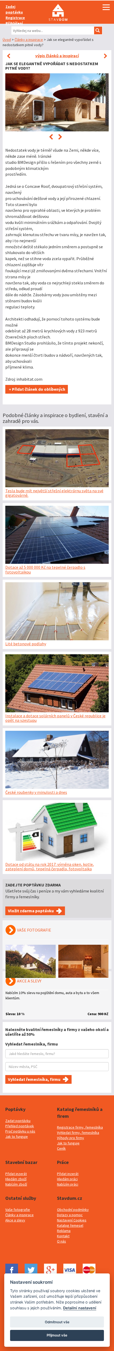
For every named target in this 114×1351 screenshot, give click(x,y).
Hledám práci (67, 1179)
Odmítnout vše (57, 1322)
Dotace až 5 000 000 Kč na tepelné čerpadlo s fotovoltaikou (45, 570)
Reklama (64, 1230)
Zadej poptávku (14, 9)
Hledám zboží (16, 1179)
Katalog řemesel (70, 1225)
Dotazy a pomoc (70, 1214)
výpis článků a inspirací (57, 55)
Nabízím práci (67, 1184)
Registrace (15, 17)
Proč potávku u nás (20, 1131)
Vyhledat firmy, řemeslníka (78, 1132)
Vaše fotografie (17, 1209)
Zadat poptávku (17, 1120)
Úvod (7, 39)
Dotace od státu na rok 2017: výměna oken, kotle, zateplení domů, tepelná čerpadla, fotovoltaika (49, 867)
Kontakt (63, 1236)
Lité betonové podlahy (25, 643)
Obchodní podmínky (73, 1209)
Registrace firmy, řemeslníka (80, 1127)
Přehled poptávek (19, 1126)
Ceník (61, 1148)
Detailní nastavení (79, 1308)
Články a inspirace (29, 39)
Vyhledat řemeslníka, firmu (34, 1079)
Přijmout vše (57, 1335)
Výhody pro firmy (70, 1137)
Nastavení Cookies (71, 1220)
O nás (61, 1241)
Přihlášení (14, 23)
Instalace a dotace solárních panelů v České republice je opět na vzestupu (55, 718)
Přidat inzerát (16, 1173)
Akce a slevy (15, 1220)
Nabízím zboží (16, 1184)
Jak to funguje (16, 1136)
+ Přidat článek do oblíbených (36, 389)
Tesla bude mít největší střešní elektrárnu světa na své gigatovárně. (54, 493)
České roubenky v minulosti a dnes (36, 792)
